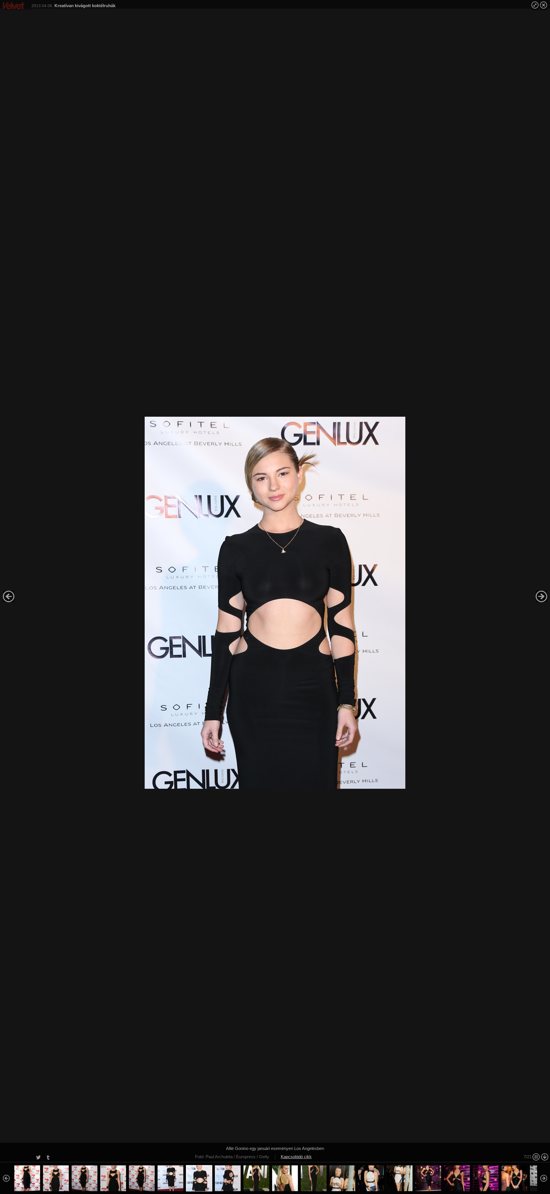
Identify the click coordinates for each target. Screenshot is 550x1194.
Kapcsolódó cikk (296, 1156)
